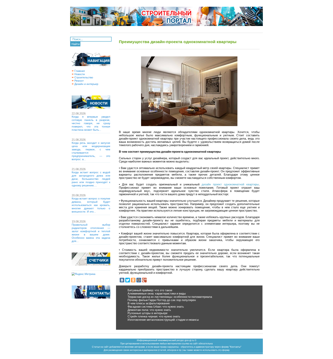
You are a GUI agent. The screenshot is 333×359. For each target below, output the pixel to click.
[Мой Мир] (138, 280)
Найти (75, 44)
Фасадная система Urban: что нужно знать (156, 306)
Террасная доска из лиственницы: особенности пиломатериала (170, 296)
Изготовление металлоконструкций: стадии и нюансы (163, 319)
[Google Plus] (144, 280)
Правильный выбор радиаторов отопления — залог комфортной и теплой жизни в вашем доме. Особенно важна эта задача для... (91, 233)
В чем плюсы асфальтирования (149, 303)
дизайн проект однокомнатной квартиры (230, 184)
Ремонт (79, 80)
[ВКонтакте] (122, 280)
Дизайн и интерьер (86, 83)
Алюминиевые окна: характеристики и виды (157, 293)
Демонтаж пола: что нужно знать (149, 309)
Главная (79, 70)
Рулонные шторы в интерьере (147, 313)
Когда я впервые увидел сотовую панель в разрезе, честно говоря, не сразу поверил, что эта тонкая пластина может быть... (91, 123)
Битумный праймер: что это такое (150, 290)
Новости (79, 74)
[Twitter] (127, 280)
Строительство (83, 77)
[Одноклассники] (133, 280)
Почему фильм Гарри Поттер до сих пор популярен (162, 300)
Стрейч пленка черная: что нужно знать (154, 316)
